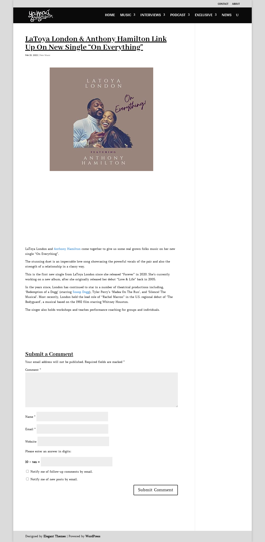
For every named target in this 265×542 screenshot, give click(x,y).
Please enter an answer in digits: (48, 451)
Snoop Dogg (81, 292)
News (226, 15)
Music (125, 15)
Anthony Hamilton (67, 249)
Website (30, 441)
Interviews (150, 15)
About (236, 4)
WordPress (93, 536)
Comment (33, 370)
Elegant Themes (54, 536)
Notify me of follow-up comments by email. (61, 471)
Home (110, 15)
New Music (45, 55)
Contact (223, 4)
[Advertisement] (100, 321)
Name (30, 417)
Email (30, 429)
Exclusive (203, 15)
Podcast (178, 15)
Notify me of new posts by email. (53, 479)
